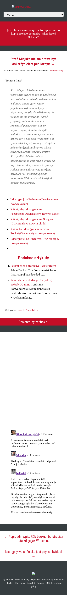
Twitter (10, 583)
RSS (48, 583)
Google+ (30, 583)
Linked (21, 310)
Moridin (9, 579)
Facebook (20, 583)
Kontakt (40, 583)
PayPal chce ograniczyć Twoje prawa (33, 266)
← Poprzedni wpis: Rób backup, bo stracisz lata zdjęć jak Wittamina (33, 539)
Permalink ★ (32, 310)
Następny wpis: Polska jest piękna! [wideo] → (33, 554)
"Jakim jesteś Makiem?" (42, 35)
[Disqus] (33, 379)
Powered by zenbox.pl (33, 322)
